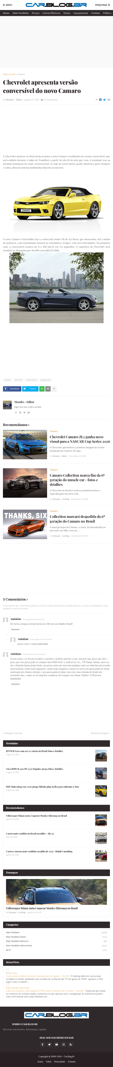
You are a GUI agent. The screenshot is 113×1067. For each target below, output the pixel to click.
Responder (15, 629)
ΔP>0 (56, 950)
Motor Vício (11, 973)
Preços (35, 12)
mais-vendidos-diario (56, 937)
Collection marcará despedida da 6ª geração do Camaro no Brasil (77, 518)
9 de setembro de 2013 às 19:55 (34, 654)
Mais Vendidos (21, 12)
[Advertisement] (56, 41)
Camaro (21, 74)
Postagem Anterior (13, 733)
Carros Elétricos (51, 12)
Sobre (49, 1061)
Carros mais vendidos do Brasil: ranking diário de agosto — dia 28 (37, 976)
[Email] (109, 99)
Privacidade (59, 1061)
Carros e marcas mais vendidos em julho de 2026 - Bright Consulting (39, 851)
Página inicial (9, 74)
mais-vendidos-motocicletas (56, 945)
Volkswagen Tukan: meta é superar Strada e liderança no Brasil (36, 815)
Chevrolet (18, 380)
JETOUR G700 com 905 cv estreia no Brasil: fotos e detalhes (34, 751)
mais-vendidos (56, 932)
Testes (66, 12)
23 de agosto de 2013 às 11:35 (33, 619)
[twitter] (24, 412)
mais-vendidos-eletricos (56, 941)
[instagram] (16, 412)
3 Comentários (51, 99)
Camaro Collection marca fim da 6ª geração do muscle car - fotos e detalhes (77, 480)
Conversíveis (31, 380)
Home (6, 12)
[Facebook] (100, 99)
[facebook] (20, 412)
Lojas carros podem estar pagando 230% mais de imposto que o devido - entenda (45, 991)
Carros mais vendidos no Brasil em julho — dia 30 (30, 833)
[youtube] (28, 412)
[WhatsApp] (42, 389)
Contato (95, 12)
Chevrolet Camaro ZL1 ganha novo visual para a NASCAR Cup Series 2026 (80, 439)
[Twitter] (104, 99)
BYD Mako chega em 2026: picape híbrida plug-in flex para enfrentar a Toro (42, 786)
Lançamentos (80, 12)
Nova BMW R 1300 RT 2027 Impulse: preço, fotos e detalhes (34, 769)
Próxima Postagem (100, 733)
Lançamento (45, 380)
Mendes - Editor (24, 402)
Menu (9, 5)
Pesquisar (101, 5)
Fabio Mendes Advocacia (17, 988)
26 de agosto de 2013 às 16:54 (41, 639)
